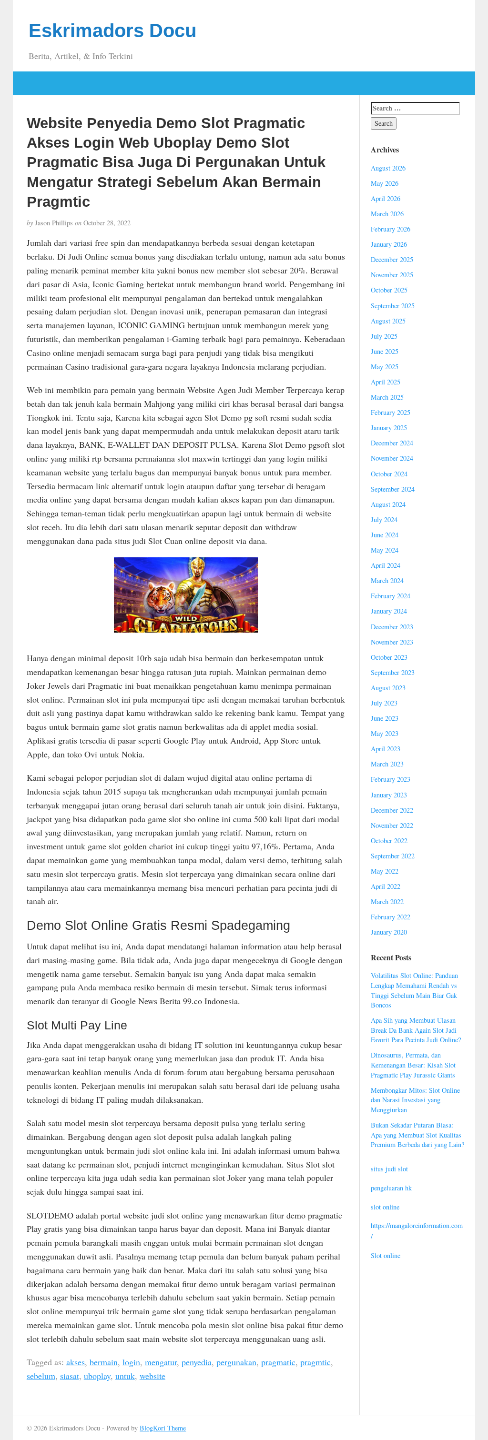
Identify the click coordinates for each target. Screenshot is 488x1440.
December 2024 (392, 442)
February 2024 (390, 595)
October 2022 (389, 840)
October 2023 (389, 657)
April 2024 (385, 565)
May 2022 (384, 871)
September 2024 (393, 488)
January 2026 (389, 244)
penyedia (197, 1362)
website (152, 1375)
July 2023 (384, 702)
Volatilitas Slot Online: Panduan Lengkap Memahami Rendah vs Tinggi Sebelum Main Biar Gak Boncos (414, 990)
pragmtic (315, 1362)
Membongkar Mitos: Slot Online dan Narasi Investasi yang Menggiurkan (415, 1100)
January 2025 (389, 427)
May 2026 (384, 183)
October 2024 (389, 473)
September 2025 (393, 305)
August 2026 (388, 167)
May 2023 (384, 733)
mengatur (161, 1362)
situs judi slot (389, 1168)
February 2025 (390, 412)
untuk (125, 1375)
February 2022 (390, 916)
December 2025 (392, 259)
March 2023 (387, 763)
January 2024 (389, 610)
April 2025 (385, 381)
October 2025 (389, 289)
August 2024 (388, 504)
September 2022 (393, 855)
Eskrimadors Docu (112, 30)
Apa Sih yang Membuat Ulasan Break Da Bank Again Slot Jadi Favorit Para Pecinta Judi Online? (416, 1030)
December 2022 (392, 810)
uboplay (97, 1375)
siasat (69, 1375)
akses (75, 1362)
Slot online (385, 1255)
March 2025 (387, 397)
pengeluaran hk (391, 1187)
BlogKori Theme (163, 1427)
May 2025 (384, 366)
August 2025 (388, 320)
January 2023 (389, 794)
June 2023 (384, 718)
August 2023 (388, 687)
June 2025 (384, 351)
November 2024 (392, 458)
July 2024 (384, 519)
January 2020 (389, 932)
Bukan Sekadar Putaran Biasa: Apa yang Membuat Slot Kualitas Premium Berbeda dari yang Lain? (417, 1134)
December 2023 (392, 626)
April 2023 (385, 748)
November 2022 (392, 825)
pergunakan (236, 1362)
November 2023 (392, 641)
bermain (104, 1362)
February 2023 (390, 779)
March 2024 (387, 580)
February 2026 (390, 228)
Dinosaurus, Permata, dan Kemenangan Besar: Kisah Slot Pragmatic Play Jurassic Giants (413, 1064)
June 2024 (384, 534)
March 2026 (387, 213)
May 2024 (384, 549)
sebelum (41, 1375)
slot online (385, 1206)
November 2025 (392, 274)
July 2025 (384, 336)
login (131, 1362)
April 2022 (385, 886)
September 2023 (393, 672)
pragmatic (278, 1362)
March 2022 (387, 901)
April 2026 (385, 198)
